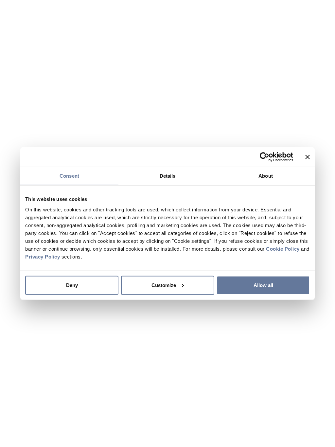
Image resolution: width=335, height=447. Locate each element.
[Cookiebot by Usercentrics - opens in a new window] (264, 157)
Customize (163, 285)
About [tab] (265, 176)
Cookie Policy (283, 248)
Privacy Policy (42, 256)
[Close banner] (307, 157)
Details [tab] (168, 176)
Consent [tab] (69, 176)
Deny (72, 285)
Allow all (263, 285)
